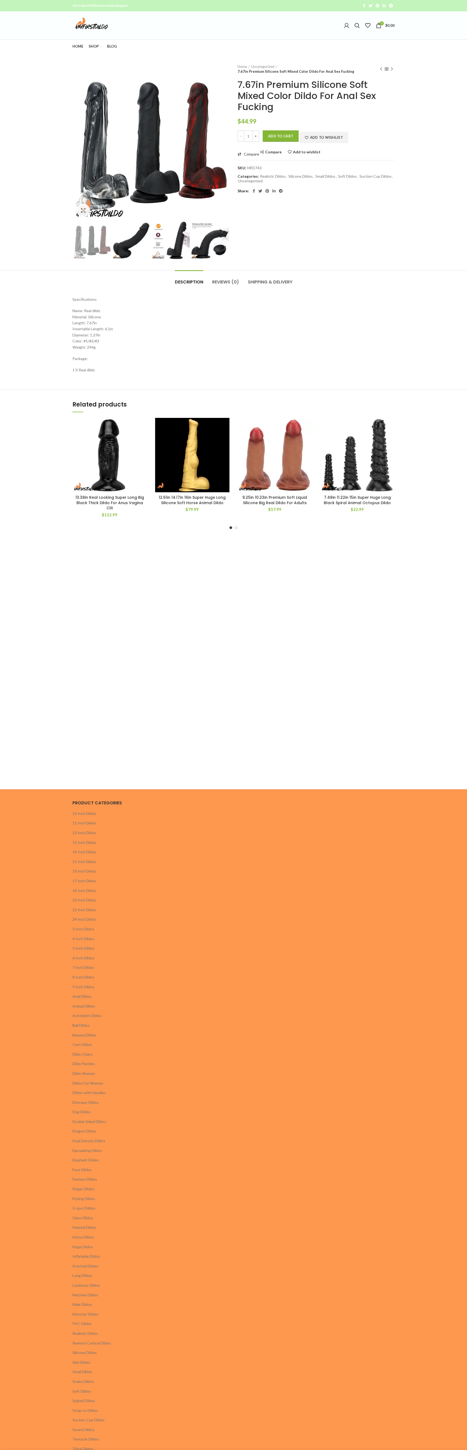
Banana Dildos (84, 1035)
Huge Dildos (82, 1246)
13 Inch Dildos (84, 842)
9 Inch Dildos (83, 987)
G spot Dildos (83, 1208)
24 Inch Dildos (84, 919)
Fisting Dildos (83, 1198)
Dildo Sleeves (83, 1073)
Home (242, 66)
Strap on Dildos (85, 1410)
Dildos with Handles (89, 1092)
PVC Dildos (82, 1323)
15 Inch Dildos (84, 861)
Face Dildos (82, 1169)
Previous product (381, 69)
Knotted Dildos (85, 1266)
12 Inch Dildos (84, 832)
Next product (392, 69)
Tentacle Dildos (85, 1439)
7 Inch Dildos (83, 967)
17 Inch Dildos (84, 880)
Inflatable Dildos (86, 1256)
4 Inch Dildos (83, 938)
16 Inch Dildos (84, 871)
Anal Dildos (81, 996)
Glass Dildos (82, 1218)
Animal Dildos (83, 1006)
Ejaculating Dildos (87, 1150)
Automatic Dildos (87, 1015)
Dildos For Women (87, 1083)
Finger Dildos (83, 1189)
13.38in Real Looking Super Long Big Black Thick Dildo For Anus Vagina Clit (109, 503)
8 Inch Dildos (83, 977)
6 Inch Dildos (83, 958)
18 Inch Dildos (84, 890)
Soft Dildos (347, 176)
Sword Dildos (83, 1429)
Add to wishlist (307, 152)
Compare (273, 152)
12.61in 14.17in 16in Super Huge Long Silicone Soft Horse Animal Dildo (192, 500)
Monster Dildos (85, 1314)
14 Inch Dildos (84, 852)
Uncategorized (262, 66)
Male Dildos (82, 1304)
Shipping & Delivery (270, 282)
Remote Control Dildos (91, 1343)
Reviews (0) (225, 282)
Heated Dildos (84, 1227)
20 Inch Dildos (84, 900)
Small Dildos (325, 176)
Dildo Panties (83, 1063)
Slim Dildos (81, 1362)
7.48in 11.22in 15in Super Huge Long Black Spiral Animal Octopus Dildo (357, 500)
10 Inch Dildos (84, 813)
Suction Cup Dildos (375, 176)
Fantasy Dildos (84, 1179)
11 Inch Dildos (84, 823)
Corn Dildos (82, 1044)
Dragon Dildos (84, 1131)
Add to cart (280, 136)
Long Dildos (82, 1275)
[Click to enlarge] (83, 210)
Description (189, 282)
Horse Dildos (83, 1237)
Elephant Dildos (85, 1160)
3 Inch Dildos (83, 929)
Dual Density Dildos (88, 1140)
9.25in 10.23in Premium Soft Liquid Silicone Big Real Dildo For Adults (274, 500)
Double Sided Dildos (89, 1121)
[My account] (346, 25)
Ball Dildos (81, 1025)
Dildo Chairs (82, 1054)
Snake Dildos (83, 1381)
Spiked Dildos (83, 1400)
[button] (248, 154)
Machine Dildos (85, 1295)
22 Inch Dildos (84, 909)
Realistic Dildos (273, 176)
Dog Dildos (81, 1111)
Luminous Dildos (86, 1285)
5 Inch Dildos (83, 948)
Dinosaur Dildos (85, 1102)
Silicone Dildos (300, 176)
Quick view (136, 456)
